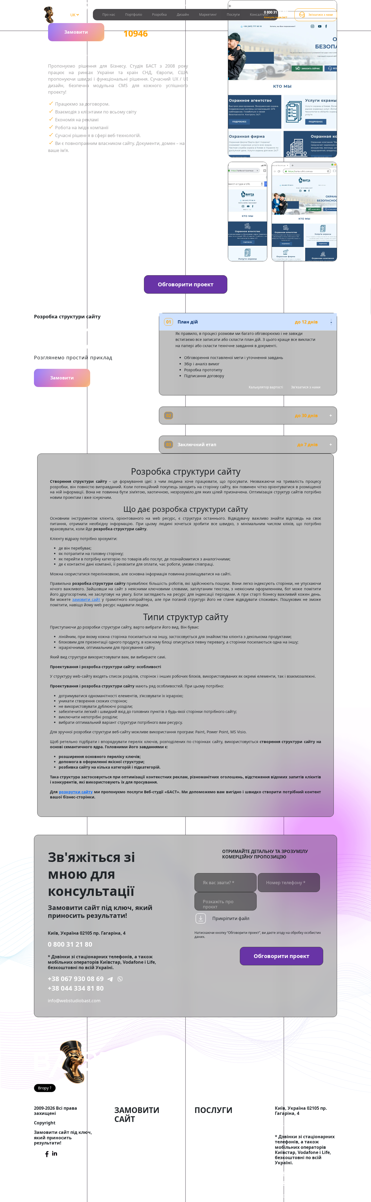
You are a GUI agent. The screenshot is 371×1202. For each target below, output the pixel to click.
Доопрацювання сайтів (221, 1121)
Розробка (159, 14)
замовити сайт (86, 599)
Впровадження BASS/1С (221, 1140)
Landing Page (129, 1155)
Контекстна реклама (218, 1134)
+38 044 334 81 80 (76, 988)
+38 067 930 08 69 (76, 978)
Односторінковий (154, 1149)
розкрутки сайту (76, 791)
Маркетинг (208, 14)
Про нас (108, 14)
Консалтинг (259, 14)
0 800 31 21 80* (276, 12)
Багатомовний (131, 1161)
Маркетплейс (129, 1137)
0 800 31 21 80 (70, 944)
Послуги (233, 14)
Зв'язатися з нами (305, 387)
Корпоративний (154, 1143)
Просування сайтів (215, 1128)
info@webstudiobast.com (74, 1001)
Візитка (123, 1149)
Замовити (76, 32)
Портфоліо (133, 14)
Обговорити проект (185, 284)
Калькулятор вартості (266, 387)
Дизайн (183, 14)
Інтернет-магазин (135, 1131)
